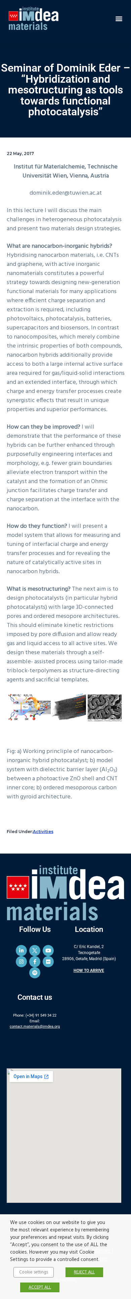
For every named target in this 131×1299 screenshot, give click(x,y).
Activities (43, 831)
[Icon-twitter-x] (34, 950)
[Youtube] (48, 950)
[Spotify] (34, 972)
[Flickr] (48, 961)
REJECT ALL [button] (84, 1272)
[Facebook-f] (34, 961)
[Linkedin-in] (21, 950)
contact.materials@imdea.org (35, 1026)
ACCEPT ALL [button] (40, 1287)
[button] (118, 18)
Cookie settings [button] (33, 1272)
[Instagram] (21, 961)
